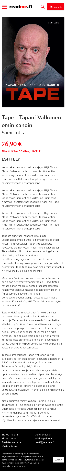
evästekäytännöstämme (13, 466)
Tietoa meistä (10, 434)
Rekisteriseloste (11, 442)
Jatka (58, 459)
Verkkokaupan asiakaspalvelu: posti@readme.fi (44, 438)
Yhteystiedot (9, 438)
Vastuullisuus (9, 446)
